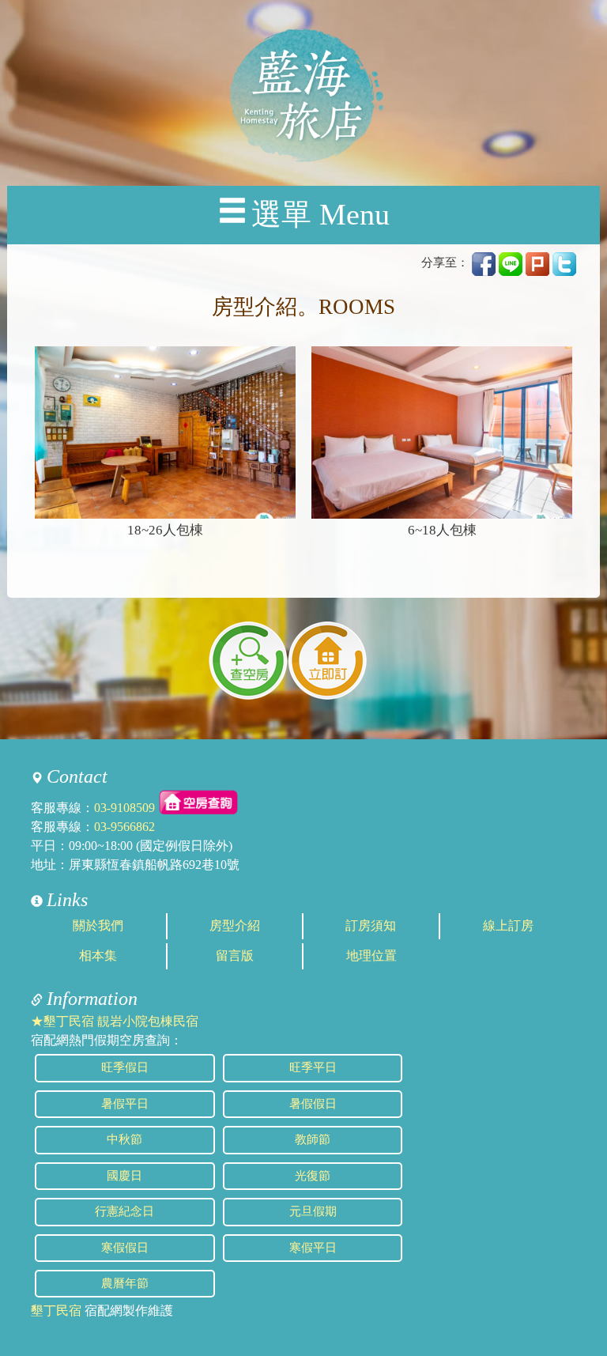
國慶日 (124, 1175)
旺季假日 (125, 1067)
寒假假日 (125, 1247)
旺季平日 (313, 1067)
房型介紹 (234, 925)
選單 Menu (320, 214)
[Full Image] (165, 432)
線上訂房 (508, 925)
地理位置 (371, 955)
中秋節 (124, 1139)
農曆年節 (125, 1283)
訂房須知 (370, 925)
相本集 (98, 955)
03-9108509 (124, 807)
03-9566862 (124, 826)
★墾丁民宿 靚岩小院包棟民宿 (114, 1021)
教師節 (312, 1139)
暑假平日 (125, 1103)
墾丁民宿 (56, 1310)
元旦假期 (313, 1211)
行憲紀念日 (124, 1211)
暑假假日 (313, 1103)
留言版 (235, 955)
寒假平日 (313, 1247)
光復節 (312, 1175)
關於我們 (98, 925)
